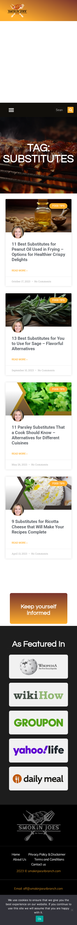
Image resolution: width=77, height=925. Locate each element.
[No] (72, 910)
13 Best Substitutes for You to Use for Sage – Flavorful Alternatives (38, 343)
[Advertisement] (38, 62)
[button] (11, 110)
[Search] (71, 110)
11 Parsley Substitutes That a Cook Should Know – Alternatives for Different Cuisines (38, 435)
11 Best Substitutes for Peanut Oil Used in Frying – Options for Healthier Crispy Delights (38, 252)
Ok (39, 918)
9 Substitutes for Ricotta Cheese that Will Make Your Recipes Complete (38, 526)
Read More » (20, 270)
